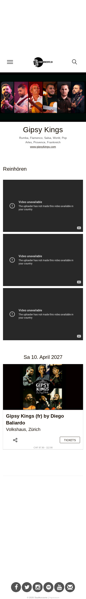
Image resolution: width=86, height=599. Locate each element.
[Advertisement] (43, 531)
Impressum (54, 597)
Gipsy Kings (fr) (24, 416)
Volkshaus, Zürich (23, 429)
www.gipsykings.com (43, 146)
